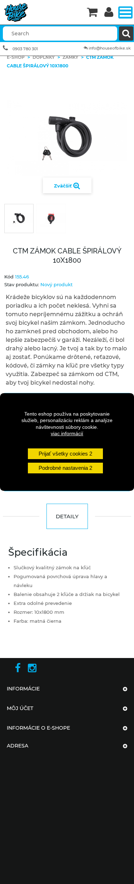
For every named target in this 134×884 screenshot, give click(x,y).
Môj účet (20, 708)
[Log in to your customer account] (108, 13)
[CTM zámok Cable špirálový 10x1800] (19, 218)
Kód (9, 276)
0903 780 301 (25, 48)
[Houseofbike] (41, 12)
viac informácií (67, 433)
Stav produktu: (21, 284)
